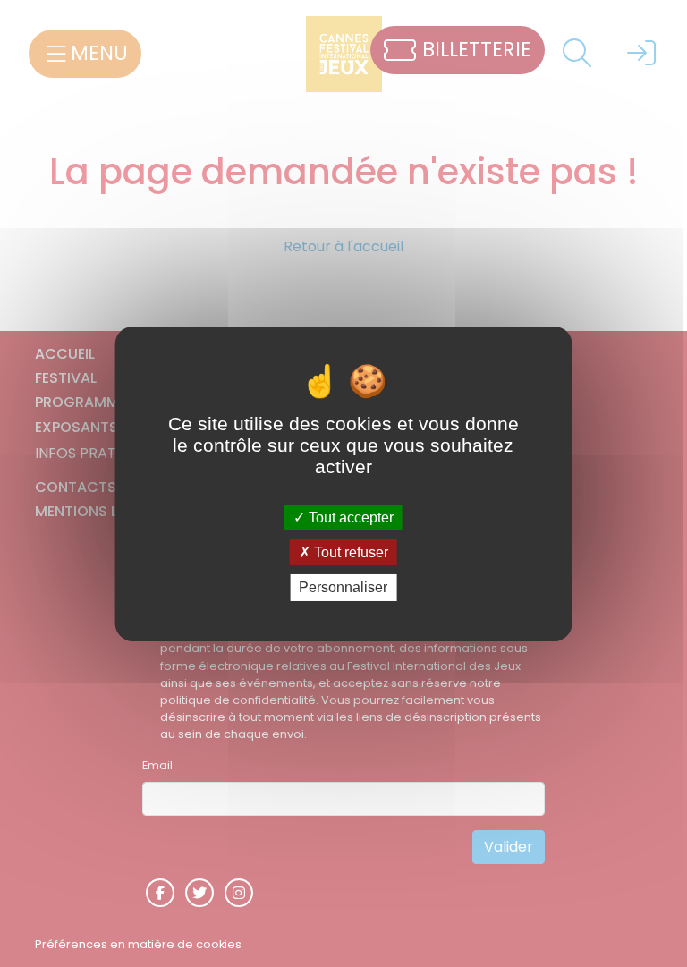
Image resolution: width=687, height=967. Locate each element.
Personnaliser (343, 587)
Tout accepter (349, 517)
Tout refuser (349, 552)
